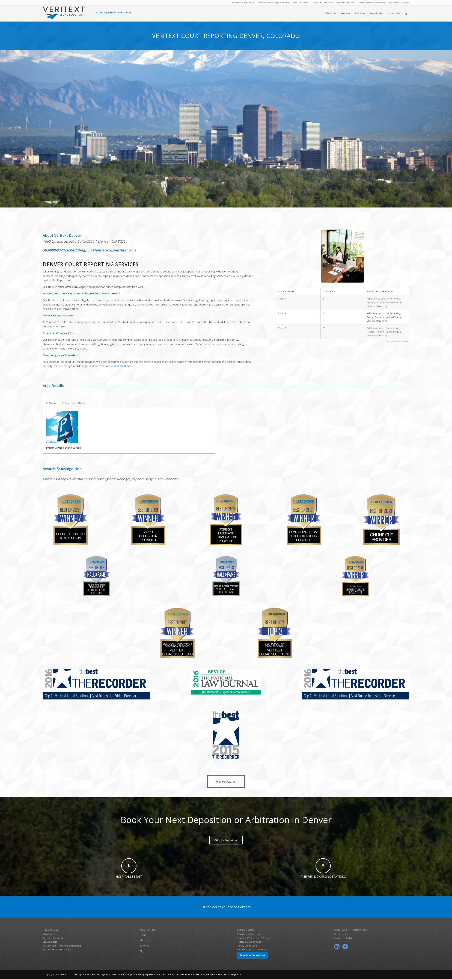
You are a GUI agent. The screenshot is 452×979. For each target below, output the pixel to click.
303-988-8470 (53, 250)
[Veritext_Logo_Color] (64, 14)
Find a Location (342, 934)
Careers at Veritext (53, 938)
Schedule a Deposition (243, 2)
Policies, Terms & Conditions (58, 949)
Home (143, 934)
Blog (142, 951)
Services (144, 945)
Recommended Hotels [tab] (75, 403)
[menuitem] (243, 3)
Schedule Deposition (252, 955)
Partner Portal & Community (371, 2)
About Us (145, 940)
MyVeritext (48, 934)
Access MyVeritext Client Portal (113, 12)
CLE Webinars (50, 941)
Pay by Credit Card (345, 2)
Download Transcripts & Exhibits (273, 2)
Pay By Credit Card (247, 945)
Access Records (300, 2)
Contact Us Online (343, 938)
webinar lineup (122, 366)
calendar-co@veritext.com (113, 250)
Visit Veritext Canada (399, 2)
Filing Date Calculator (322, 2)
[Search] (405, 13)
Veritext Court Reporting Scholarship (62, 945)
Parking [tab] (52, 403)
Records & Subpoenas (249, 941)
